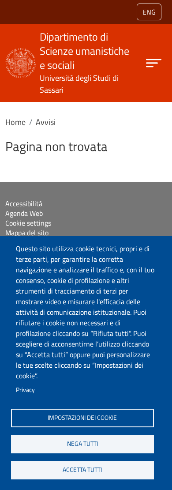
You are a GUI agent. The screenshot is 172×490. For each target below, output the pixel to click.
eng (149, 12)
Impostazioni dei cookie (82, 417)
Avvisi (46, 122)
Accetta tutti (82, 469)
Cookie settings (28, 223)
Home (15, 122)
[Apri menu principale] (154, 63)
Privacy (25, 389)
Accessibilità (23, 203)
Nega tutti (82, 443)
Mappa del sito (27, 232)
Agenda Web (24, 213)
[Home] (20, 54)
